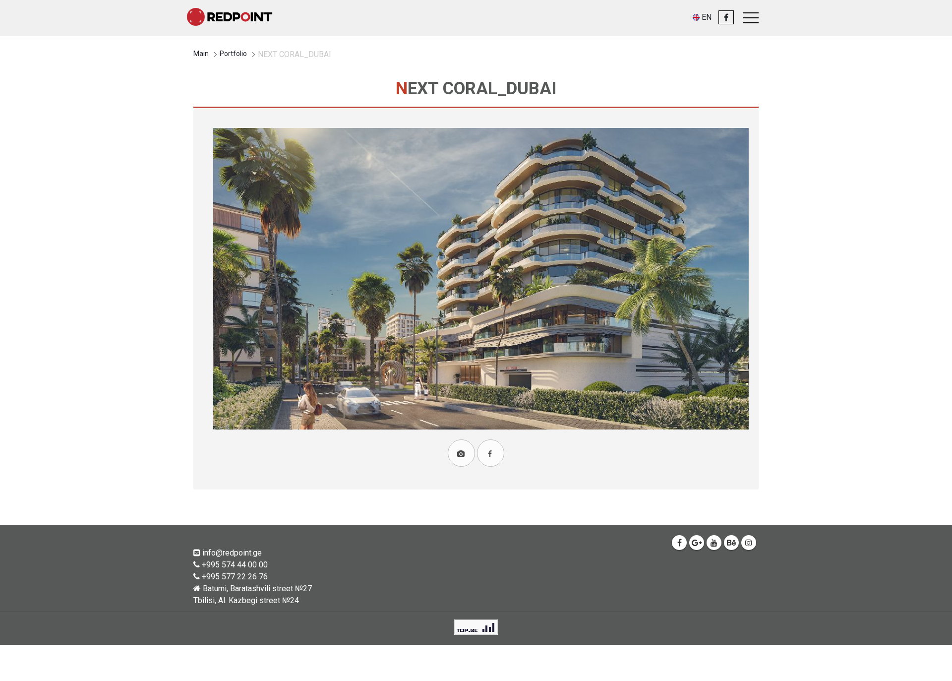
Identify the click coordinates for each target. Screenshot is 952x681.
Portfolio (233, 54)
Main (201, 54)
